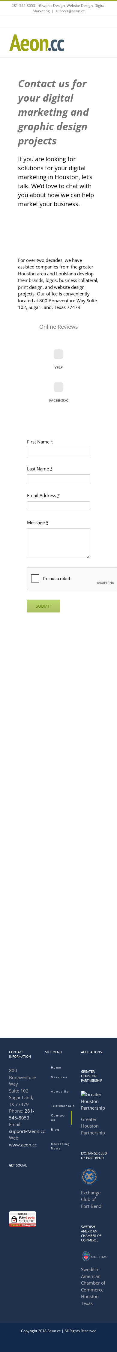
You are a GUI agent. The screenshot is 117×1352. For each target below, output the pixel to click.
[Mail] (27, 1189)
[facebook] (58, 387)
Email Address (43, 495)
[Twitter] (11, 1189)
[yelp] (58, 354)
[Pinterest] (19, 1189)
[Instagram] (27, 1179)
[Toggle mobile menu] (105, 37)
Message (37, 522)
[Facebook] (11, 1179)
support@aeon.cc (70, 10)
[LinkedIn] (19, 1179)
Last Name (39, 469)
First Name (40, 442)
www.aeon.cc (23, 1145)
